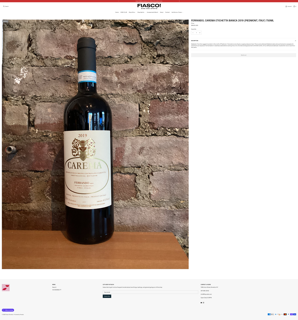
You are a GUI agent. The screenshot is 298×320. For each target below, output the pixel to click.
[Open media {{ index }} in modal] (95, 144)
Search (54, 287)
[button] (132, 12)
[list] (95, 144)
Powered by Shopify (19, 314)
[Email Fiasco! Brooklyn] (201, 303)
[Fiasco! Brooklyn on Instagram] (203, 303)
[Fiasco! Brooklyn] (149, 6)
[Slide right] (179, 1)
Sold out (243, 55)
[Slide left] (119, 1)
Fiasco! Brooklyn (9, 314)
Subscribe (107, 296)
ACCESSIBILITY (56, 290)
